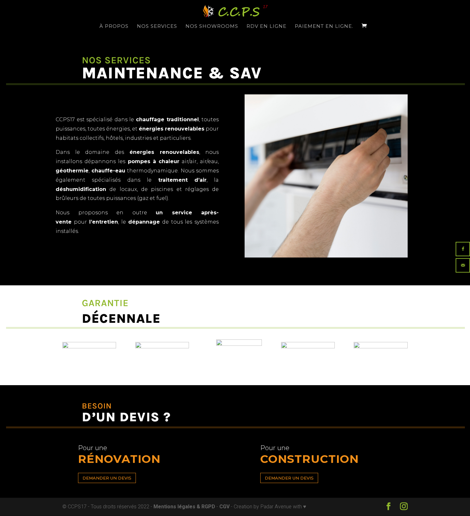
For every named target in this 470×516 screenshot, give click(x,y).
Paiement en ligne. (324, 26)
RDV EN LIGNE (266, 26)
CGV (225, 507)
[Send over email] (463, 265)
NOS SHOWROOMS (211, 26)
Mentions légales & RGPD (184, 507)
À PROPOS (114, 26)
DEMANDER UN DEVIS (106, 477)
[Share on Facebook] (463, 249)
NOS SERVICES (157, 26)
